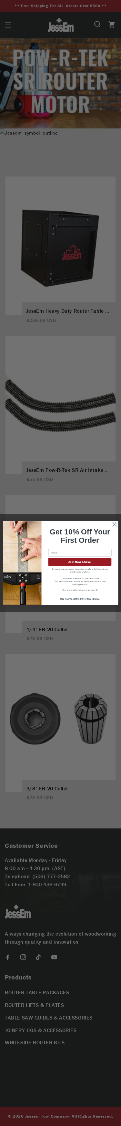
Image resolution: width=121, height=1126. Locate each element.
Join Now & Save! (79, 562)
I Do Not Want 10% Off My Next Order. (79, 598)
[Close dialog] (114, 524)
